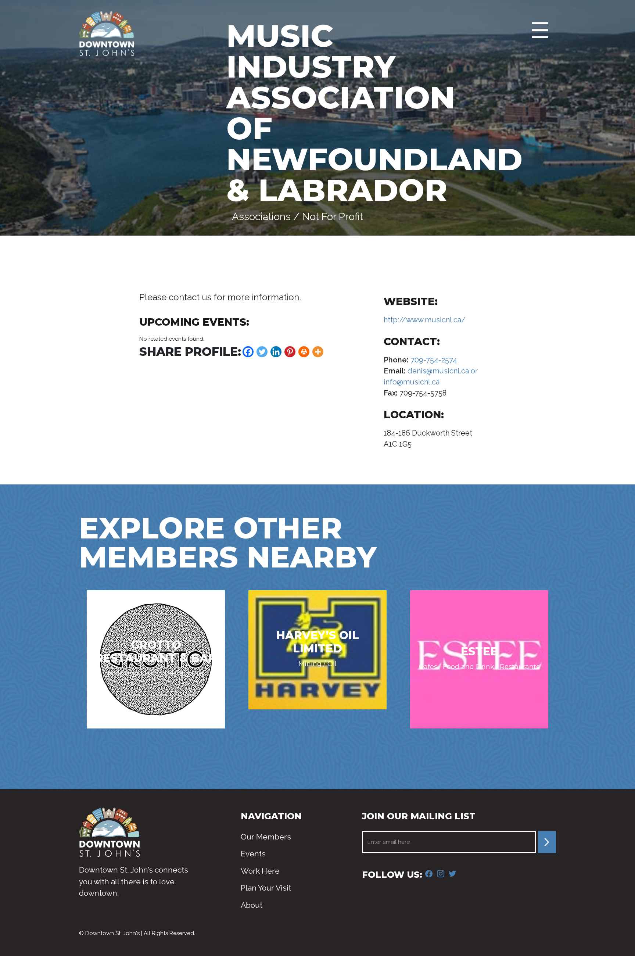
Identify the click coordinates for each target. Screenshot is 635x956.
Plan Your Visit (266, 887)
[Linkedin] (276, 351)
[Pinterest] (290, 351)
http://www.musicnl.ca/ (425, 319)
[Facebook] (248, 351)
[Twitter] (262, 351)
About (251, 905)
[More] (318, 351)
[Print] (304, 351)
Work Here (260, 871)
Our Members (266, 836)
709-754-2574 (433, 359)
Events (253, 853)
